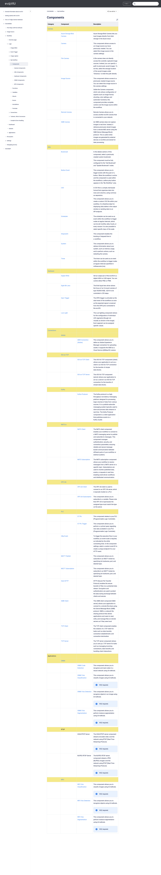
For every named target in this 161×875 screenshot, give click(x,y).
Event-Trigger (14, 52)
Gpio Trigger (65, 298)
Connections (14, 112)
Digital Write (65, 276)
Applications (12, 132)
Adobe (63, 335)
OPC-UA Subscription (84, 497)
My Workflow (14, 60)
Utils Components (19, 72)
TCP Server (64, 641)
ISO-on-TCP (65, 355)
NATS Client (81, 429)
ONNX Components (19, 80)
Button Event (65, 170)
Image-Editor (14, 48)
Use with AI (112, 11)
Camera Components (19, 68)
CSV (62, 188)
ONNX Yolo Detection (84, 692)
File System (10, 136)
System (63, 244)
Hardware (51, 271)
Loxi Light (64, 313)
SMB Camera (65, 122)
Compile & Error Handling (17, 120)
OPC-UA (63, 482)
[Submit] (134, 3)
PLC (62, 512)
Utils (49, 147)
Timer (63, 258)
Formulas (14, 108)
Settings (9, 140)
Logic (10, 44)
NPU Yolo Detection (83, 801)
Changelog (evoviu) (12, 144)
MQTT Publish (66, 556)
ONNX (63, 661)
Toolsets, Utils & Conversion (18, 116)
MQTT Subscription (67, 568)
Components (15, 64)
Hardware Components (20, 76)
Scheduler (64, 216)
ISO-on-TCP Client (83, 360)
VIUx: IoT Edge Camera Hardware (14, 19)
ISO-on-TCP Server (83, 374)
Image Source (10, 31)
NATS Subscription (83, 459)
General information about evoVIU (14, 11)
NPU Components (19, 84)
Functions (15, 88)
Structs (14, 96)
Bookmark (64, 152)
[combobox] (146, 4)
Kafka (63, 389)
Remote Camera (66, 112)
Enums (14, 100)
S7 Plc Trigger (82, 524)
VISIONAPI (8, 148)
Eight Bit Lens (65, 286)
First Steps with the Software (14, 27)
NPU (62, 780)
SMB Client (64, 601)
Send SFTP (65, 581)
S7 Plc (79, 516)
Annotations (15, 104)
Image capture (14, 56)
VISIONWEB (8, 23)
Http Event (64, 536)
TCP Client (64, 626)
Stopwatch (64, 234)
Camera (50, 29)
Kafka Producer (82, 394)
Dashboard (12, 124)
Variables (14, 92)
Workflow (9, 35)
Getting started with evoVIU (12, 15)
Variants (11, 128)
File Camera (65, 58)
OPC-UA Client (82, 487)
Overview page (13, 40)
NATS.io (63, 424)
